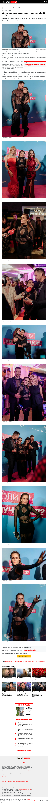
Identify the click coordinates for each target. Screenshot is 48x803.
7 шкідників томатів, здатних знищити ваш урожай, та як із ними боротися (37, 679)
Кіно (10, 761)
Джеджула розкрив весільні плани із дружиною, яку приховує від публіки (7, 693)
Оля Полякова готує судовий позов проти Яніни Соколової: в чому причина (25, 745)
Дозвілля (9, 10)
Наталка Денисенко (36, 661)
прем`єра (7, 661)
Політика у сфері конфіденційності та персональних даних (15, 781)
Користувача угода (6, 784)
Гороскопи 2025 (16, 7)
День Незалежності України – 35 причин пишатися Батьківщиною (25, 734)
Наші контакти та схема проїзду (9, 779)
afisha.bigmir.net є (31, 770)
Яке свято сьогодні (7, 7)
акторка (18, 661)
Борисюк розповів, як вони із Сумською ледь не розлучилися (7, 678)
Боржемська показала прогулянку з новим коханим (22, 678)
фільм (15, 661)
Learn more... (37, 800)
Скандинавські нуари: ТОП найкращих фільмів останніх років (25, 728)
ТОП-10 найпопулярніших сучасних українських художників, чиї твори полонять (25, 724)
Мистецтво (34, 761)
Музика (17, 761)
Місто (4, 761)
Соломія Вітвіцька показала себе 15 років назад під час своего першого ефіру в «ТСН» (22, 693)
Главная (4, 10)
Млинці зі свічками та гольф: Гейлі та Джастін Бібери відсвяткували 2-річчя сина (37, 694)
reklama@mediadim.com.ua (25, 789)
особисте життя (23, 661)
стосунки (30, 661)
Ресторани (25, 761)
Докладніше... (30, 799)
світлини (11, 661)
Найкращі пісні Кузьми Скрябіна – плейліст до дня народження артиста (25, 740)
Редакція (4, 776)
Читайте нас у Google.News (24, 656)
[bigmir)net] (7, 1)
